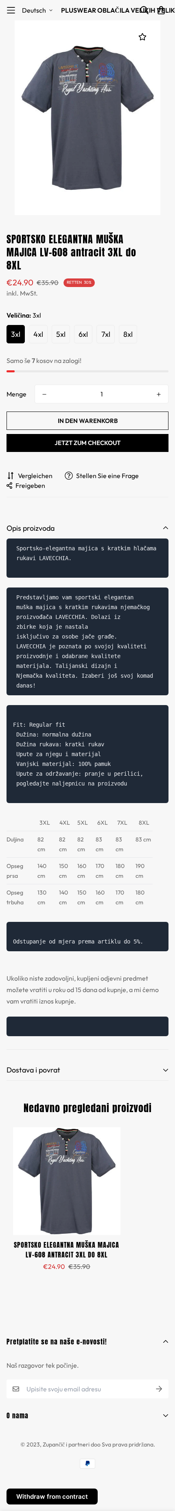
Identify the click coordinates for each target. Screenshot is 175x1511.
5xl (61, 334)
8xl (128, 334)
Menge (16, 394)
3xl (15, 334)
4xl (38, 334)
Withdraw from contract (52, 1496)
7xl (105, 334)
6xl (83, 334)
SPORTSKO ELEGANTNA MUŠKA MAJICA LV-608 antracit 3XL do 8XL (66, 1250)
